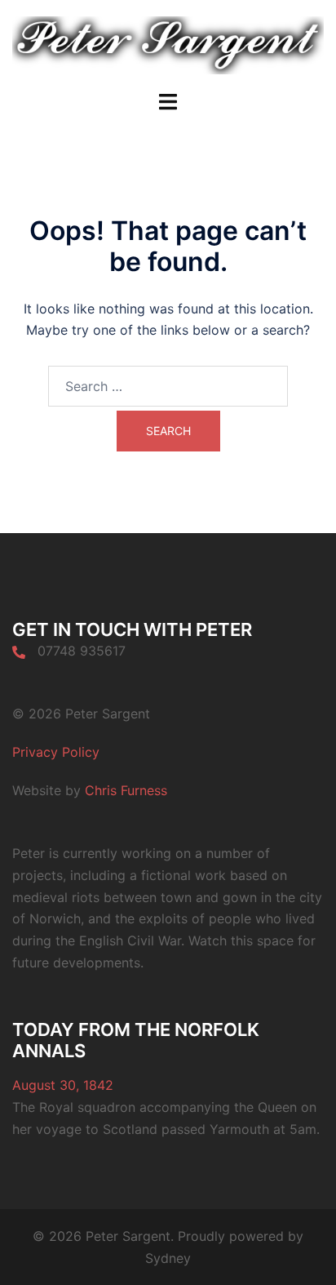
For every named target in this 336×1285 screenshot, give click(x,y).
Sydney (168, 1258)
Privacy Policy (55, 752)
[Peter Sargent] (168, 44)
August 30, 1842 (62, 1085)
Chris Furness (126, 790)
